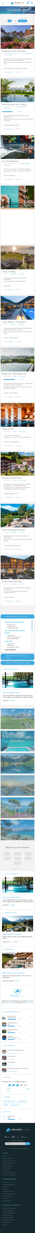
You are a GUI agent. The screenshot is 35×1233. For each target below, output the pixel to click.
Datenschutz (13, 1175)
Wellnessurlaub (22, 1101)
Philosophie (6, 1198)
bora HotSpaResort (10, 161)
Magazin (5, 1189)
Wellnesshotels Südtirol (8, 1220)
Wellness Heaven (7, 1196)
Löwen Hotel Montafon (12, 581)
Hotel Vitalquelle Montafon (13, 530)
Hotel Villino (9, 641)
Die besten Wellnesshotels (9, 1161)
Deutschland (9, 55)
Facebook (16, 1137)
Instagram (26, 1137)
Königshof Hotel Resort (12, 478)
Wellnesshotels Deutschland (10, 1208)
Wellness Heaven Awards (9, 1194)
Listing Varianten (7, 1201)
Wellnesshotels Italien (8, 1217)
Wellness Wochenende (9, 1101)
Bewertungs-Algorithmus (9, 1184)
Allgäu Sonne (8, 429)
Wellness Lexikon (7, 1168)
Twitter (8, 1137)
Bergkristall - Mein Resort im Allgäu (17, 374)
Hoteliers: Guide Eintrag (8, 1172)
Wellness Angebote (7, 1165)
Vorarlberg (13, 274)
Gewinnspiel (6, 1170)
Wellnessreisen (15, 1105)
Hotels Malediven (7, 1222)
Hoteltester (5, 1187)
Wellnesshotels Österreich (9, 1213)
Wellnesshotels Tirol (7, 1215)
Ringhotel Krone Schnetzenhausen (17, 51)
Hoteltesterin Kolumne (8, 1191)
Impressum (5, 1175)
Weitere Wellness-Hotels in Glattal (16, 616)
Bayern (14, 376)
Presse (4, 1156)
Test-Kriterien (6, 1182)
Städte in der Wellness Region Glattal (18, 663)
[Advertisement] (17, 226)
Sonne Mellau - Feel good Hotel (15, 322)
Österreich (21, 274)
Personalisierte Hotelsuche (9, 1163)
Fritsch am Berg (8, 272)
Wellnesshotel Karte (8, 1158)
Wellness (6, 1105)
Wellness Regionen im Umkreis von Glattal (17, 657)
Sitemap (5, 1224)
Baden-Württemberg (27, 53)
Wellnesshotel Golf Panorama (14, 622)
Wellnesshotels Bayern (8, 1210)
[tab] (17, 616)
